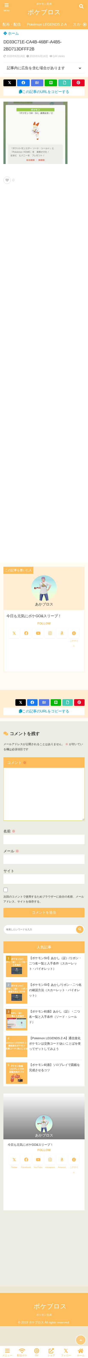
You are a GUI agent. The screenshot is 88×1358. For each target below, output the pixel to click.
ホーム (13, 33)
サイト (8, 871)
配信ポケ (22, 1355)
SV (36, 1355)
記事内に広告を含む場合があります (36, 68)
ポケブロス (44, 12)
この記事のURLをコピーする (45, 92)
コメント (16, 763)
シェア (51, 1355)
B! (37, 83)
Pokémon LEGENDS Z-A (47, 24)
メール (11, 851)
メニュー (7, 1355)
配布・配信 (12, 24)
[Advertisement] (44, 375)
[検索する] (80, 929)
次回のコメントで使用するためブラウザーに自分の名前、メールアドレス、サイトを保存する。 (43, 899)
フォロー (66, 1355)
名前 (9, 831)
